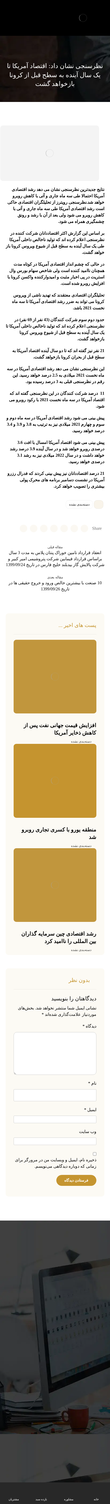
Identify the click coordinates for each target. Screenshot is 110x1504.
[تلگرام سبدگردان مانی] (10, 12)
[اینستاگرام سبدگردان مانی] (19, 12)
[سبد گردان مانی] (83, 18)
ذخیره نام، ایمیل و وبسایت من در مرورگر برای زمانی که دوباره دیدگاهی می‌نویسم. (55, 1163)
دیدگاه (89, 1026)
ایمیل (90, 1109)
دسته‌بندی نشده (79, 504)
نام (92, 1083)
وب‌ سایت (87, 1131)
